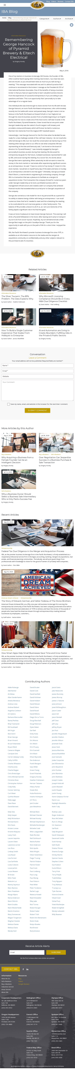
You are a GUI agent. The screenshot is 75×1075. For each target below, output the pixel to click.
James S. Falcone (58, 701)
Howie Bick (34, 790)
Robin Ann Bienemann (38, 918)
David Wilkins (35, 714)
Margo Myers (13, 894)
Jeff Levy (55, 724)
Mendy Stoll (12, 931)
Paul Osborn (34, 881)
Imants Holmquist (36, 797)
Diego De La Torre (37, 717)
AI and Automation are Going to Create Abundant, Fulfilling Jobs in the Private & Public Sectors (55, 333)
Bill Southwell (13, 727)
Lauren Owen (13, 842)
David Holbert (35, 701)
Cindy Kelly (12, 787)
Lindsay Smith (13, 851)
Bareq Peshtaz (13, 720)
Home (4, 18)
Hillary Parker (35, 787)
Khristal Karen (13, 822)
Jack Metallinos (35, 806)
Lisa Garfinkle (13, 861)
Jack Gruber (34, 803)
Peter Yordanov (35, 888)
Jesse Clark (56, 747)
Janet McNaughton (59, 707)
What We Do (5, 979)
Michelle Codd (35, 828)
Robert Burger (35, 908)
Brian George (13, 737)
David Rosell (34, 711)
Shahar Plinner (57, 848)
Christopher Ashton (15, 783)
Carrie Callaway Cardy (16, 757)
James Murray (57, 697)
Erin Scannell (34, 750)
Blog (9, 18)
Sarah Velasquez (58, 835)
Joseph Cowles (57, 780)
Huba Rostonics (35, 793)
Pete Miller (34, 885)
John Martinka (57, 773)
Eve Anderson (35, 760)
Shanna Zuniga (57, 851)
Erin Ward (33, 754)
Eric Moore (34, 740)
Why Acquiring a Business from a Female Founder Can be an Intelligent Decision (17, 460)
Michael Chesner (36, 815)
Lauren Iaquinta (14, 838)
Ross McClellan (57, 818)
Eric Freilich (34, 737)
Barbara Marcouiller (15, 717)
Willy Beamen (57, 914)
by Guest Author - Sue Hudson (11, 667)
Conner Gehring (14, 790)
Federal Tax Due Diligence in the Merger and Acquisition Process (32, 551)
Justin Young (56, 793)
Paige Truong (35, 858)
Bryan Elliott (12, 747)
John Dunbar (56, 770)
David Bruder (35, 687)
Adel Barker (12, 691)
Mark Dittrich (13, 901)
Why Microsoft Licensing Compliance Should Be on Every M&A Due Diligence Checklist (54, 298)
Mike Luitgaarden (36, 832)
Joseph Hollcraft (58, 783)
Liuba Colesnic (13, 865)
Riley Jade (33, 901)
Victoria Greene (57, 894)
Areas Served (6, 989)
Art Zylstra (12, 714)
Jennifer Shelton (58, 737)
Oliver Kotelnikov (36, 855)
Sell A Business (56, 454)
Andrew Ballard (13, 707)
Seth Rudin (56, 845)
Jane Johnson (57, 704)
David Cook (34, 691)
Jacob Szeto (56, 687)
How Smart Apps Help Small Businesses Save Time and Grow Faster (34, 653)
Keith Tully (56, 806)
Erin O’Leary (34, 747)
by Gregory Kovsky (19, 61)
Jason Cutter (56, 711)
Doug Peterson (35, 724)
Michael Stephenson (37, 822)
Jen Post (55, 730)
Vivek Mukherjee (58, 904)
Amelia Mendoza (14, 701)
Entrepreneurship (6, 548)
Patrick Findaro (35, 861)
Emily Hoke (34, 734)
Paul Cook (33, 868)
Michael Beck (34, 812)
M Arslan (11, 875)
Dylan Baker (34, 727)
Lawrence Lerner (14, 845)
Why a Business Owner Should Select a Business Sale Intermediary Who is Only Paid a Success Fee (18, 496)
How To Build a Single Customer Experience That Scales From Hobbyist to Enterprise (17, 333)
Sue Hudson (56, 865)
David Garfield (35, 694)
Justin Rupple (57, 790)
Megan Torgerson (14, 918)
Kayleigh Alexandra (59, 803)
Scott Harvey (56, 842)
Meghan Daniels (14, 921)
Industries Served (7, 987)
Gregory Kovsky (36, 777)
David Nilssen (35, 704)
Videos (20, 981)
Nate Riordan (35, 835)
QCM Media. (60, 1066)
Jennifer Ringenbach (59, 734)
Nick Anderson (35, 845)
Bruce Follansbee (14, 744)
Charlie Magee (13, 770)
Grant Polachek (35, 773)
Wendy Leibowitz (58, 911)
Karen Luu (56, 800)
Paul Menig (34, 878)
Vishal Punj (56, 901)
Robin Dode (34, 921)
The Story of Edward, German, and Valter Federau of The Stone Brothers (36, 601)
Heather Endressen (37, 780)
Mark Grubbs (13, 904)
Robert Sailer (34, 911)
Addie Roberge (13, 687)
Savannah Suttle (58, 838)
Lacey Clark (12, 835)
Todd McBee (56, 878)
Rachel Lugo (34, 891)
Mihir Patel (12, 878)
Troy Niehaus (57, 885)
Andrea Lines (12, 704)
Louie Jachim (12, 868)
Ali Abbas (11, 694)
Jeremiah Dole (57, 744)
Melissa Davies (13, 924)
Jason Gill (55, 714)
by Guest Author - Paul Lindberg (49, 304)
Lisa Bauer (12, 855)
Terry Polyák (56, 875)
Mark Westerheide (14, 908)
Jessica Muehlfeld (58, 754)
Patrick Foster (35, 865)
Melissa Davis (13, 928)
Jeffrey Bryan (57, 727)
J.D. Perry (33, 800)
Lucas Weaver (13, 871)
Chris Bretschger (14, 773)
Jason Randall (57, 717)
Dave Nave (12, 803)
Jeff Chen (55, 720)
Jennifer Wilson (57, 740)
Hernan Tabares (36, 783)
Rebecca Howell (35, 894)
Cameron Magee (14, 750)
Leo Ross (11, 848)
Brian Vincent (13, 740)
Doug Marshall (35, 720)
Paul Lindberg (35, 871)
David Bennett (13, 806)
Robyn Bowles (35, 924)
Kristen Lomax (13, 828)
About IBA (4, 992)
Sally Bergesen (57, 832)
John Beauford (57, 767)
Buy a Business (6, 454)
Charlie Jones (12, 767)
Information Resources (18, 36)
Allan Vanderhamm (15, 697)
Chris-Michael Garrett (16, 777)
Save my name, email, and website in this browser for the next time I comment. (39, 404)
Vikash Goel (56, 898)
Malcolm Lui (12, 881)
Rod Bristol (34, 928)
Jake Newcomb (57, 691)
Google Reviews (23, 984)
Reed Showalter (35, 898)
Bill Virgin (11, 730)
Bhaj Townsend (13, 724)
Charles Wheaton (14, 763)
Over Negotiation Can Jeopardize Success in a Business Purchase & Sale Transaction (55, 460)
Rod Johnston (35, 931)
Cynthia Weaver (13, 797)
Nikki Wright (34, 851)
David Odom (34, 707)
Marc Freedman (13, 891)
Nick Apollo (34, 848)
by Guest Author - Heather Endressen (13, 302)
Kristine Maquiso (14, 832)
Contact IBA (10, 969)
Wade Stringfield (58, 908)
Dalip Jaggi (12, 800)
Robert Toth (34, 914)
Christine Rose (13, 780)
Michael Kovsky (35, 818)
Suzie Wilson (56, 868)
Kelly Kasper (12, 815)
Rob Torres (34, 904)
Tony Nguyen (57, 881)
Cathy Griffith (13, 760)
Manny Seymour (14, 885)
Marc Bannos (13, 888)
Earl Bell (33, 730)
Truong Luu (56, 888)
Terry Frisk (56, 871)
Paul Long (33, 875)
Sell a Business (6, 981)
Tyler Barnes (56, 891)
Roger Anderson (58, 815)
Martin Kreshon (13, 911)
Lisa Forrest (12, 858)
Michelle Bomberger (37, 825)
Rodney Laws (57, 812)
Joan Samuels (57, 757)
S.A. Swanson (56, 825)
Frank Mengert (35, 763)
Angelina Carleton (14, 711)
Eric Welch (33, 744)
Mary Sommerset (14, 914)
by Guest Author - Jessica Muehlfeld (12, 338)
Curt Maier (12, 793)
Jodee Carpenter (58, 760)
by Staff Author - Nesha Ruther (11, 617)
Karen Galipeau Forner (60, 797)
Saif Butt (55, 828)
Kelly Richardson (14, 818)
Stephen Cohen (57, 861)
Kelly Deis (11, 812)
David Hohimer (35, 697)
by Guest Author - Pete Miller (10, 565)
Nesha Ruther (35, 842)
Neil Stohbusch (35, 838)
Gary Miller (34, 767)
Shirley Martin (57, 855)
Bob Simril (11, 734)
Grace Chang (34, 770)
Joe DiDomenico (58, 763)
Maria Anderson (14, 898)
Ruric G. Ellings (57, 822)
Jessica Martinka (58, 750)
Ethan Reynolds (35, 757)
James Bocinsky (57, 694)
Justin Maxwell (57, 787)
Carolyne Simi (13, 754)
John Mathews (57, 777)
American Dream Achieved (9, 598)
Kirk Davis (11, 825)
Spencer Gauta (57, 858)
